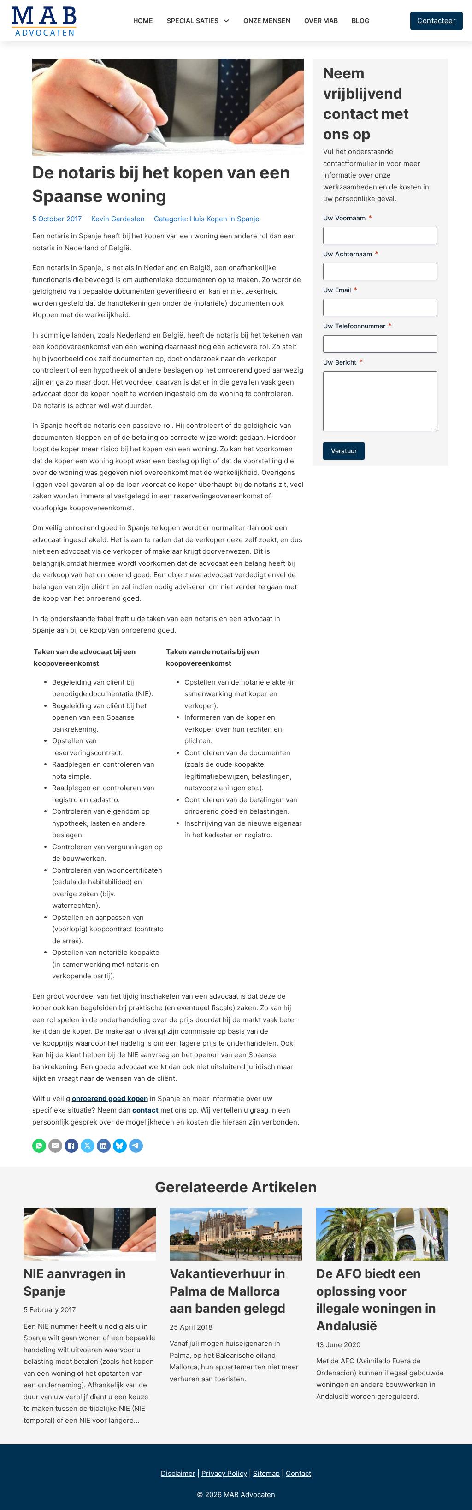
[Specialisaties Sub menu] (226, 21)
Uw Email (340, 289)
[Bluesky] (120, 1146)
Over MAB (321, 20)
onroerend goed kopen (110, 1098)
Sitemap (266, 1473)
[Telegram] (136, 1146)
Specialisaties (192, 20)
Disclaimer (178, 1473)
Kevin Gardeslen (118, 218)
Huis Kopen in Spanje (225, 218)
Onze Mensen (266, 20)
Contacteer (436, 20)
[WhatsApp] (39, 1146)
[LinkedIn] (104, 1146)
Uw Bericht (343, 362)
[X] (87, 1146)
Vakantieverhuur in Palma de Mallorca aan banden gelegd (227, 1291)
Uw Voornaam (347, 217)
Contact (298, 1473)
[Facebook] (71, 1146)
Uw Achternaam (350, 253)
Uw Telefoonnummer (357, 325)
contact (145, 1110)
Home (143, 20)
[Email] (55, 1146)
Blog (361, 20)
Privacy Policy (224, 1473)
